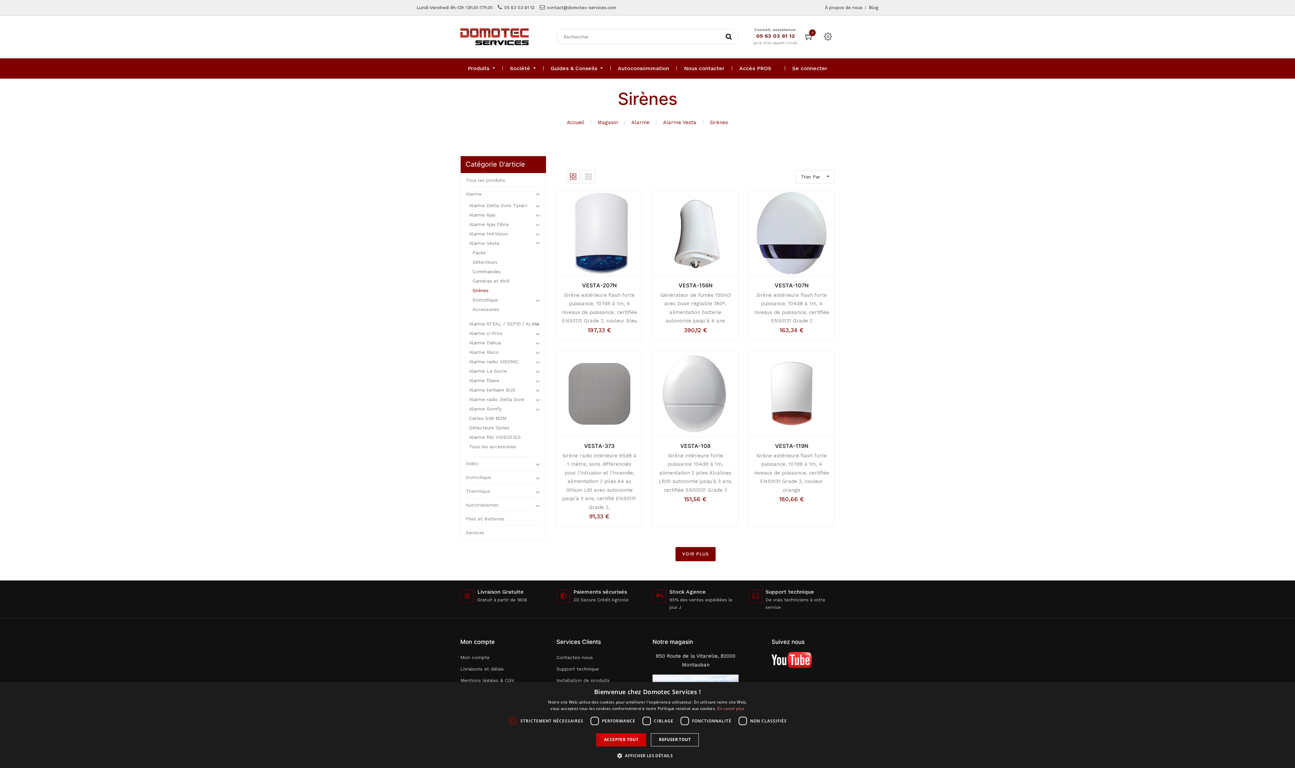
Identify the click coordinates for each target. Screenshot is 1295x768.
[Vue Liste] (588, 176)
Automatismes (482, 505)
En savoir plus (731, 708)
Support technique (577, 669)
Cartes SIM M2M (487, 418)
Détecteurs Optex (489, 427)
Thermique (478, 491)
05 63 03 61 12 (519, 7)
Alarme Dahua (485, 342)
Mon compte (475, 657)
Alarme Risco (484, 352)
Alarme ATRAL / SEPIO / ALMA (504, 323)
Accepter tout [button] (621, 739)
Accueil (575, 122)
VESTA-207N (599, 285)
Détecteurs (484, 262)
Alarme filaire (484, 380)
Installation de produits (583, 680)
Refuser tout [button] (675, 739)
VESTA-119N (791, 446)
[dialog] (647, 725)
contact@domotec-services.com (581, 7)
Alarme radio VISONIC (493, 361)
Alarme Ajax (482, 215)
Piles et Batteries (485, 518)
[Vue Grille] (573, 176)
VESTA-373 (599, 446)
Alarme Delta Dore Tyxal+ (498, 205)
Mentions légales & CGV (487, 680)
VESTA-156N (696, 285)
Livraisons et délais (482, 669)
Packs (479, 252)
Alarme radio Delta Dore (496, 399)
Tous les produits (485, 180)
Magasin (608, 122)
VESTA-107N (792, 285)
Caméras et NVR (491, 281)
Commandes (486, 271)
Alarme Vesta (679, 122)
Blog (874, 7)
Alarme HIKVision (488, 233)
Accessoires (485, 309)
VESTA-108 (695, 446)
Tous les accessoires (492, 446)
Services (475, 532)
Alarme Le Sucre (488, 371)
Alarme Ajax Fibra (489, 224)
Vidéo (472, 463)
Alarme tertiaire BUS (492, 390)
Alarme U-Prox (485, 333)
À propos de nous (844, 7)
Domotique (485, 300)
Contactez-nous (574, 657)
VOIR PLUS (695, 554)
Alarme (640, 122)
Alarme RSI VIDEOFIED (495, 437)
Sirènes (719, 122)
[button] (647, 755)
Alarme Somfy (485, 408)
